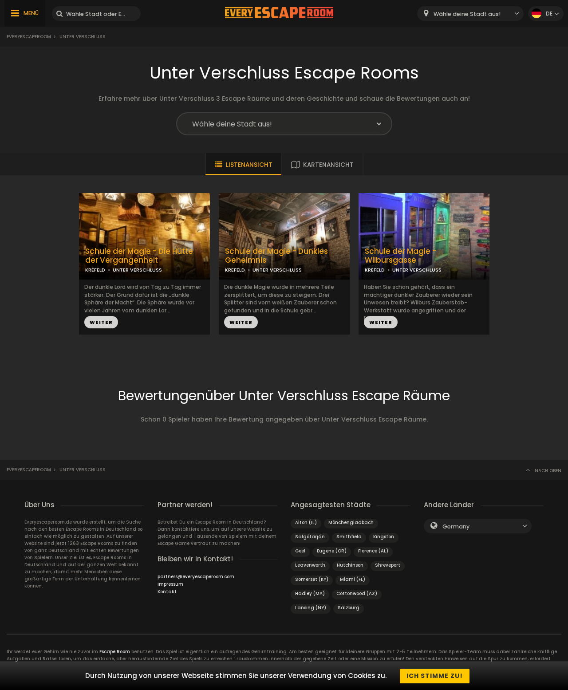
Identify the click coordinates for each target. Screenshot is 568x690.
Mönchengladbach (351, 522)
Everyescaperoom (29, 36)
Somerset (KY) (311, 579)
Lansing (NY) (310, 607)
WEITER (101, 322)
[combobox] (470, 13)
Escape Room (114, 651)
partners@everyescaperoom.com (196, 576)
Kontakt (167, 591)
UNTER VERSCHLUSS (137, 269)
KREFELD (95, 269)
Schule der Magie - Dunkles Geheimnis (276, 256)
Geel (300, 551)
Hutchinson (350, 565)
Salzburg (348, 607)
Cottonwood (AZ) (356, 593)
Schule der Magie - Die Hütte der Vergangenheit (139, 256)
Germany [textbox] (455, 526)
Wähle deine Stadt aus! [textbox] (467, 14)
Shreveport (387, 565)
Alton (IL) (306, 522)
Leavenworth (310, 565)
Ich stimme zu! (434, 675)
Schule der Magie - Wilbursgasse (400, 256)
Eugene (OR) (332, 551)
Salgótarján (310, 536)
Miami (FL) (352, 579)
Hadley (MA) (310, 593)
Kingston (383, 536)
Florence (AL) (373, 551)
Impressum (170, 584)
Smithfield (349, 536)
